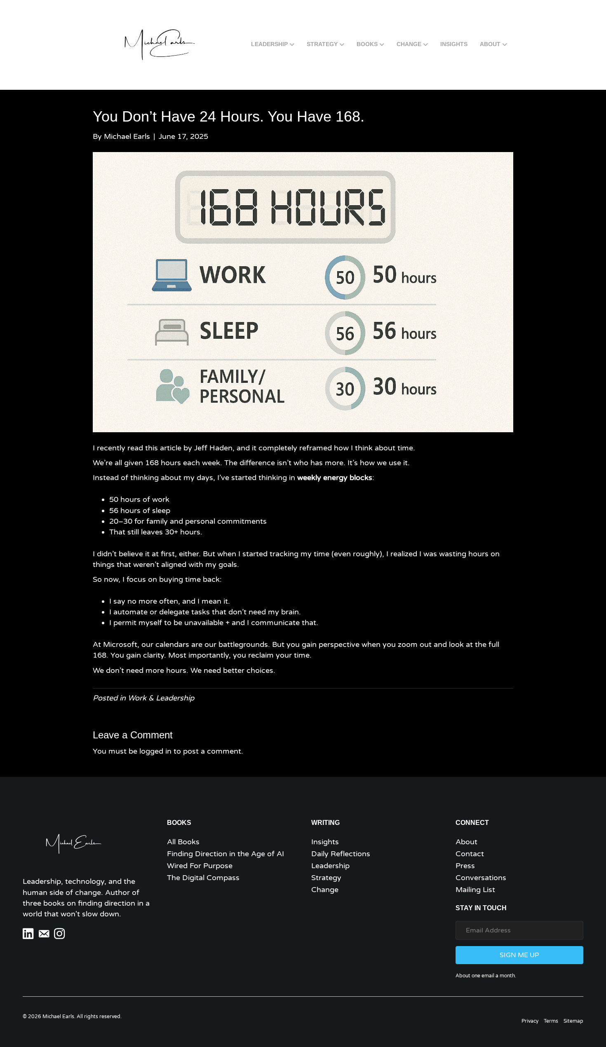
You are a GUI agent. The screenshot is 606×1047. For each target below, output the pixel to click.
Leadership (269, 44)
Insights (453, 44)
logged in (155, 751)
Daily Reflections (340, 853)
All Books (183, 841)
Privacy (529, 1021)
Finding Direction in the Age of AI (225, 853)
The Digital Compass (203, 877)
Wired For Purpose (200, 865)
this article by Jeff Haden (189, 447)
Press (465, 865)
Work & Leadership (161, 698)
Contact (470, 853)
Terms (551, 1021)
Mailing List (475, 889)
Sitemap (573, 1021)
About (490, 44)
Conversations (481, 877)
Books (367, 44)
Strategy (322, 44)
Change (409, 44)
